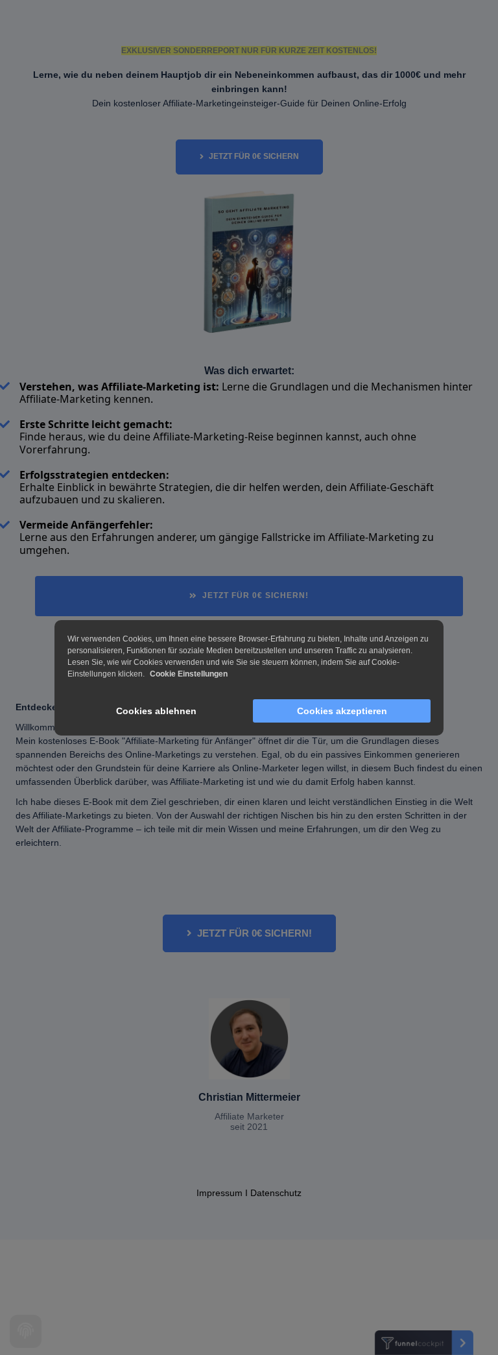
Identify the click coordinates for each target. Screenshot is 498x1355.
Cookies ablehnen (156, 711)
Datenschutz (276, 1193)
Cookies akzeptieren (342, 711)
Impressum (219, 1193)
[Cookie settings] (26, 1331)
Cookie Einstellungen (189, 673)
